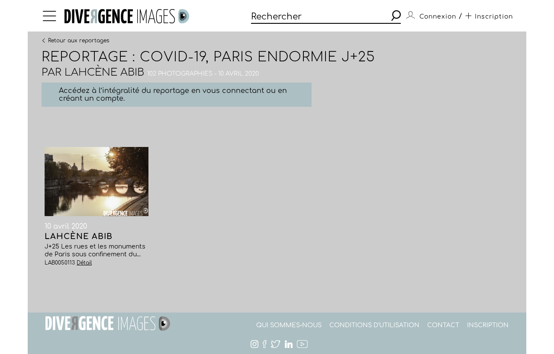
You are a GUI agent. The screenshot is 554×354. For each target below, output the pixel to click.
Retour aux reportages (78, 40)
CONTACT (443, 325)
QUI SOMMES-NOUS (289, 325)
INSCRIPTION (488, 325)
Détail (84, 263)
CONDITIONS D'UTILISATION (374, 325)
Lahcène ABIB (104, 72)
